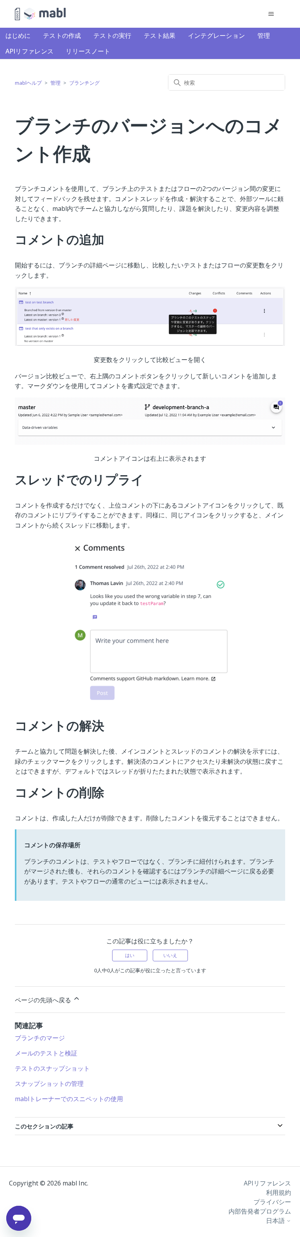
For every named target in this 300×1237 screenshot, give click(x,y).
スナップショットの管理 (49, 1083)
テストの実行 (112, 35)
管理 (263, 35)
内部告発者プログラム (260, 1211)
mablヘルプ (28, 82)
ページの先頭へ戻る (44, 1000)
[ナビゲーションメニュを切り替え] (271, 14)
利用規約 (278, 1192)
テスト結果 (160, 35)
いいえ (170, 955)
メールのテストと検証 (46, 1053)
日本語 (276, 1220)
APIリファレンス (29, 51)
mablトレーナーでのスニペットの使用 (69, 1098)
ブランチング (84, 82)
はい (129, 955)
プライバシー (272, 1202)
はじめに (18, 35)
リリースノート (88, 51)
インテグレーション (216, 35)
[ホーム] (40, 14)
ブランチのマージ (40, 1038)
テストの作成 (62, 35)
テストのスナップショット (52, 1068)
